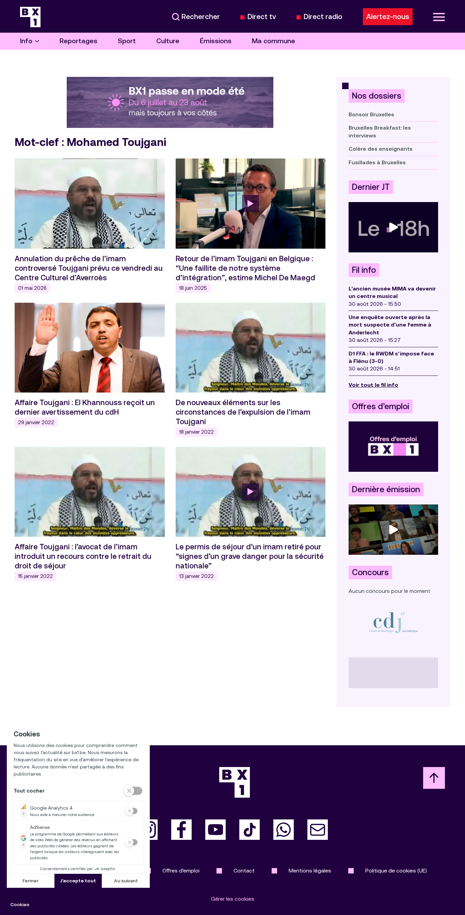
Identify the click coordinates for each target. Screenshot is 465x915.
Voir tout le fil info (373, 385)
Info (26, 41)
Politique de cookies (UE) (396, 871)
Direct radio (323, 17)
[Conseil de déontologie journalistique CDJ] (393, 622)
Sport (127, 41)
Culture (167, 41)
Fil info (364, 270)
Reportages (78, 41)
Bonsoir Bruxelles (371, 114)
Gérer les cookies (232, 899)
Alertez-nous (387, 17)
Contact (244, 871)
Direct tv (261, 17)
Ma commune (273, 41)
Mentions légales (310, 871)
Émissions (215, 41)
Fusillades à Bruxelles (377, 162)
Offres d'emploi (180, 871)
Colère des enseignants (381, 149)
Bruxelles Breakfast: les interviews (380, 131)
